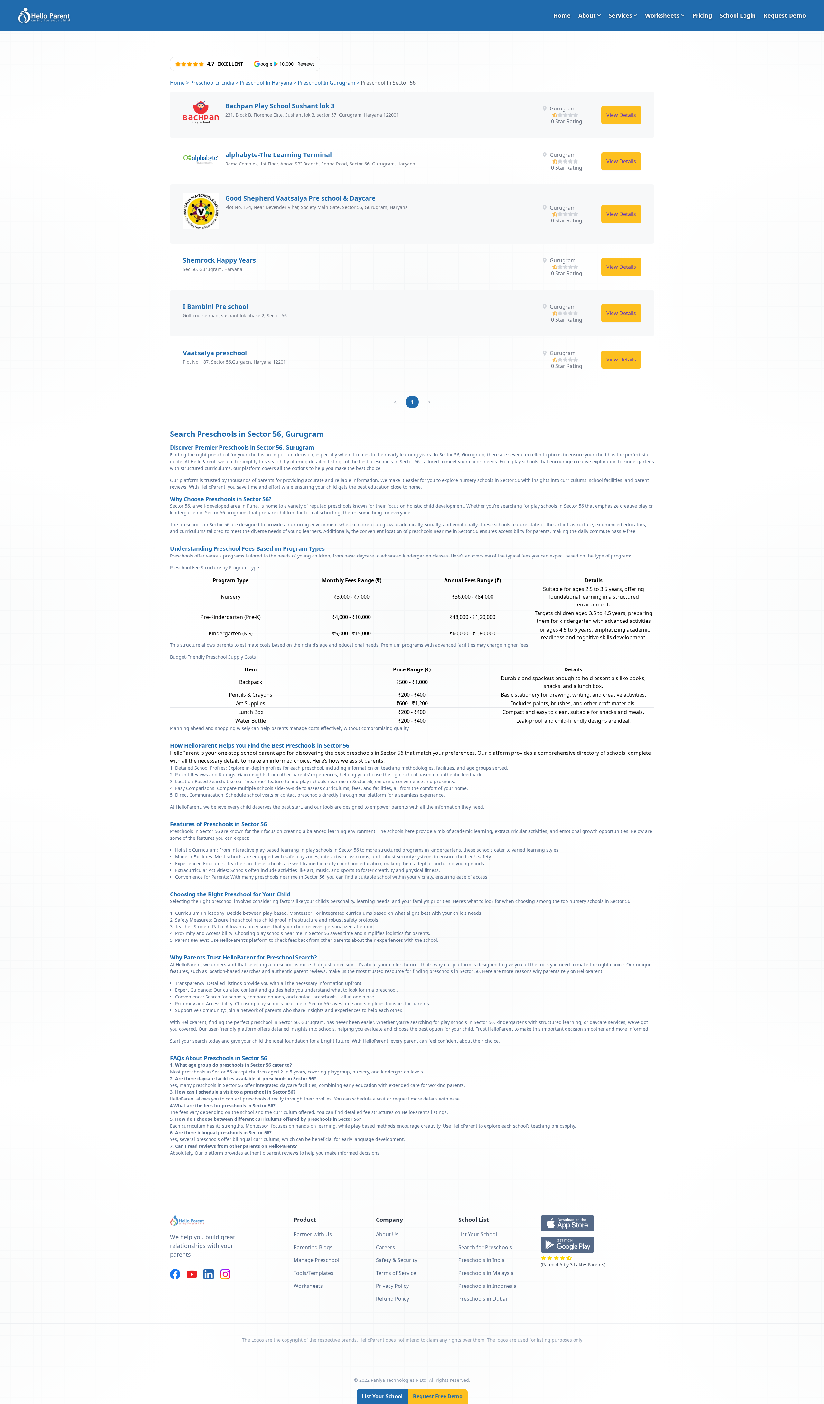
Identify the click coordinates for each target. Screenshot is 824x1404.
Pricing (702, 15)
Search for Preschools (485, 1247)
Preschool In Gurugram (326, 82)
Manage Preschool (316, 1260)
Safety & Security (396, 1260)
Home (562, 15)
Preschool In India (212, 82)
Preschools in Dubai (482, 1298)
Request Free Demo (438, 1396)
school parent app (263, 752)
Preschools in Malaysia (486, 1273)
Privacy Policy (392, 1285)
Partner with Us (313, 1234)
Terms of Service (396, 1273)
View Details (621, 114)
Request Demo (784, 15)
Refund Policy (392, 1298)
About (587, 15)
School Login (738, 15)
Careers (385, 1247)
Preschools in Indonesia (487, 1285)
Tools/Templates (313, 1273)
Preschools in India (481, 1260)
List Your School (382, 1396)
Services (620, 15)
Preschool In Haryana (266, 82)
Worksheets (662, 15)
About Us (387, 1234)
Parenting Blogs (313, 1247)
